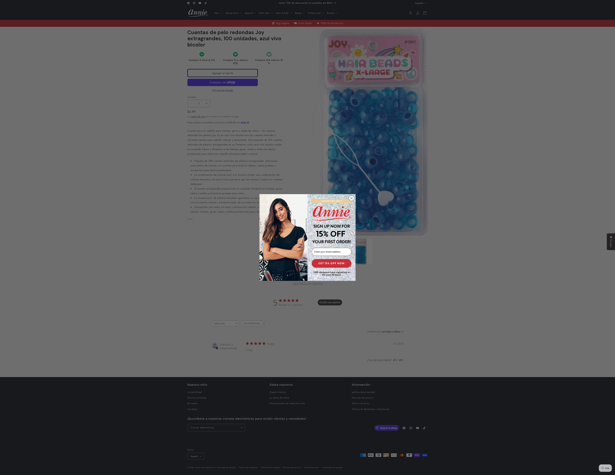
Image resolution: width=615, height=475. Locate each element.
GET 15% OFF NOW (331, 263)
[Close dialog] (351, 198)
